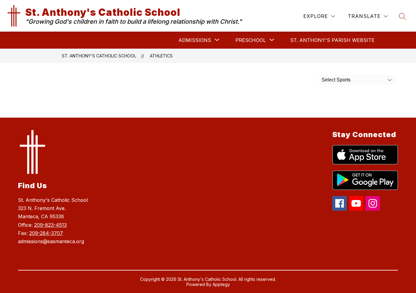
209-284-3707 (46, 233)
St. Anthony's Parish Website (332, 40)
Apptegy (221, 284)
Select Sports (336, 79)
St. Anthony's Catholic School (99, 55)
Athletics (161, 55)
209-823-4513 (50, 225)
